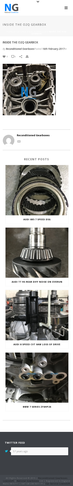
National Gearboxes (28, 480)
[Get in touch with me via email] (19, 141)
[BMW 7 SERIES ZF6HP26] (36, 378)
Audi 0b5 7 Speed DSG (37, 219)
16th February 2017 (53, 48)
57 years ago (20, 451)
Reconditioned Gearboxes (20, 48)
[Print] (29, 56)
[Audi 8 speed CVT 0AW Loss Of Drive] (36, 315)
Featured (21, 31)
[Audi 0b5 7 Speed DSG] (36, 190)
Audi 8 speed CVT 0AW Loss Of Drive (36, 344)
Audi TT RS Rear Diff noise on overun (37, 281)
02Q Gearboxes (38, 31)
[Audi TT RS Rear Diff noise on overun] (36, 253)
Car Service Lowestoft (58, 483)
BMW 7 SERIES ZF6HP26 (37, 406)
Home (10, 31)
